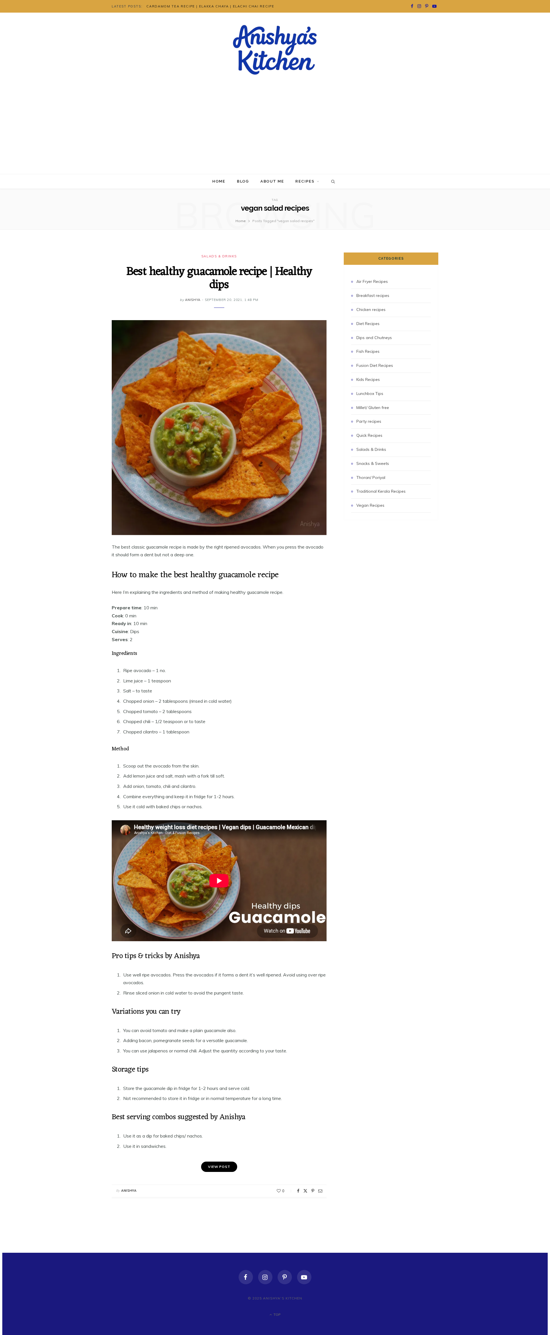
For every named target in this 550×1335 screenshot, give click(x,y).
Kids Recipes (368, 379)
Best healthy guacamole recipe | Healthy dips (219, 278)
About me (272, 181)
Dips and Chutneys (374, 337)
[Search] (332, 181)
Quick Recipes (369, 435)
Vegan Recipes (370, 505)
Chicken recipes (371, 309)
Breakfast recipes (372, 295)
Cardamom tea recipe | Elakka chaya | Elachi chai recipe (210, 6)
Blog (243, 181)
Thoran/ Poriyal (370, 477)
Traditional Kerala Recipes (381, 491)
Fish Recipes (368, 351)
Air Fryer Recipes (372, 281)
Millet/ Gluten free (372, 407)
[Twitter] (305, 1191)
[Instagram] (265, 1277)
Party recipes (368, 421)
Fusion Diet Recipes (374, 365)
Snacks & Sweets (372, 463)
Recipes (305, 181)
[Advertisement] (275, 131)
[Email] (320, 1191)
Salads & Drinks (219, 256)
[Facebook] (298, 1191)
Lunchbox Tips (369, 393)
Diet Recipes (368, 323)
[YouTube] (304, 1277)
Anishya (193, 300)
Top (276, 1314)
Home (218, 181)
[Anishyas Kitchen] (275, 49)
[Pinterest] (312, 1191)
